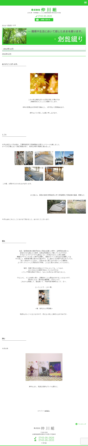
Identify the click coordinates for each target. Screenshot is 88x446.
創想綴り (47, 411)
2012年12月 (6, 54)
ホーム (4, 25)
